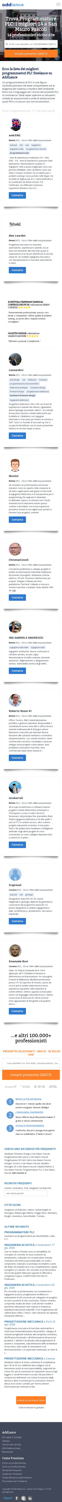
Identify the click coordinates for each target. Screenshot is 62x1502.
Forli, (26, 1188)
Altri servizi (18, 1173)
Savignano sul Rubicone (40, 1188)
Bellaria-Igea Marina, (24, 1213)
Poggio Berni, (41, 1213)
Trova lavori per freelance (14, 1481)
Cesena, (8, 1188)
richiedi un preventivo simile (31, 1400)
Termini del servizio (11, 1444)
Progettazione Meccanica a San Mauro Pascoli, (26, 1157)
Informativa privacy (11, 1448)
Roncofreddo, (30, 1216)
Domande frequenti (12, 1470)
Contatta (17, 195)
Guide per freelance (12, 1473)
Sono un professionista (13, 1466)
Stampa (6, 1440)
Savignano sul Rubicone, (16, 1209)
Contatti (17, 1437)
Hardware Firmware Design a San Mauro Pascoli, (27, 1153)
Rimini (12, 140)
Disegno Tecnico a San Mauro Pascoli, (22, 1163)
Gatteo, (31, 1209)
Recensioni (7, 1451)
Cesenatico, (18, 1188)
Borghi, (8, 1216)
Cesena (13, 889)
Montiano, (52, 1213)
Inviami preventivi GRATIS (31, 1074)
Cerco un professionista (14, 1462)
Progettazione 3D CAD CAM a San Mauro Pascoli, (27, 1160)
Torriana (41, 1216)
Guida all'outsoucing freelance (17, 1477)
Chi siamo (7, 1437)
